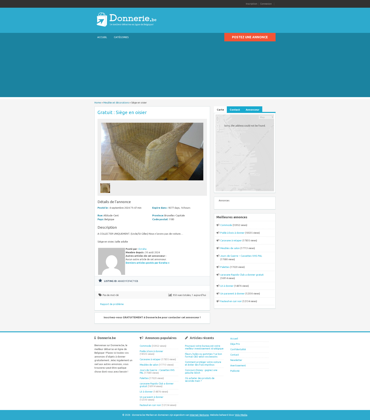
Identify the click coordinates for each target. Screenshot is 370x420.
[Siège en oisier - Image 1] (105, 194)
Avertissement (238, 365)
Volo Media (241, 415)
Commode (226, 225)
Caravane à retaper (231, 240)
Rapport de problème (112, 304)
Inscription (251, 3)
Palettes (225, 267)
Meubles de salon (230, 248)
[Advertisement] (185, 70)
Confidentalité (238, 349)
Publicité (235, 371)
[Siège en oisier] (152, 181)
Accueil (102, 37)
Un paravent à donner (232, 293)
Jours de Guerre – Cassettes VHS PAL (241, 255)
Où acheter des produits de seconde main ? (199, 379)
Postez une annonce (250, 37)
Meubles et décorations (116, 102)
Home (97, 102)
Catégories (121, 37)
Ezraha (142, 249)
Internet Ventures (199, 415)
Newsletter (236, 360)
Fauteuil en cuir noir (231, 301)
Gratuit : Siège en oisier (122, 112)
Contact (234, 354)
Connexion (266, 3)
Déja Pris (235, 344)
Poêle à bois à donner (232, 232)
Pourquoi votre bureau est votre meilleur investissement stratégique (204, 347)
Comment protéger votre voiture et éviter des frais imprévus (203, 363)
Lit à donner (227, 285)
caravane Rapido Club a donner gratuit (242, 274)
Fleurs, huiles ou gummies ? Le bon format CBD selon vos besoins (203, 355)
